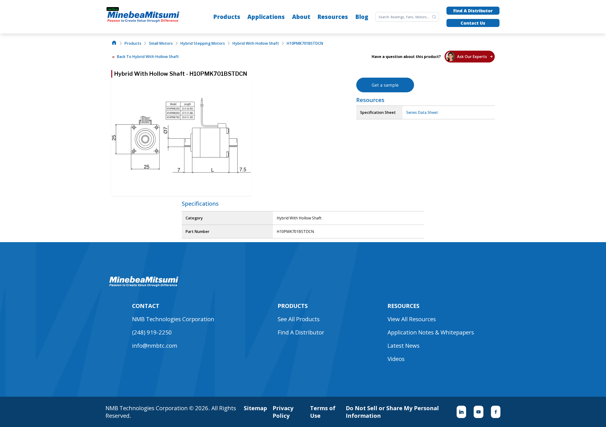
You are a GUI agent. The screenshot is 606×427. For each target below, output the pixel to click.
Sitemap (255, 408)
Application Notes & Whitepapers (431, 332)
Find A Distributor (473, 10)
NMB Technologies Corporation (173, 319)
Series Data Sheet (422, 112)
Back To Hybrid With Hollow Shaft (147, 56)
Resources (332, 17)
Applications (266, 17)
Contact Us (473, 23)
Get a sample (385, 85)
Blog (361, 17)
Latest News (403, 345)
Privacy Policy (283, 411)
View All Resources (412, 319)
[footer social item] (461, 412)
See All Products (299, 319)
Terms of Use (322, 411)
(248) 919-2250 (152, 332)
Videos (396, 359)
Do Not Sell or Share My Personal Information (392, 411)
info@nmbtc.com (154, 345)
